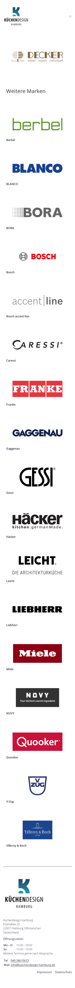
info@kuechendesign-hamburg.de (33, 965)
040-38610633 (20, 960)
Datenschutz (63, 972)
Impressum (44, 972)
